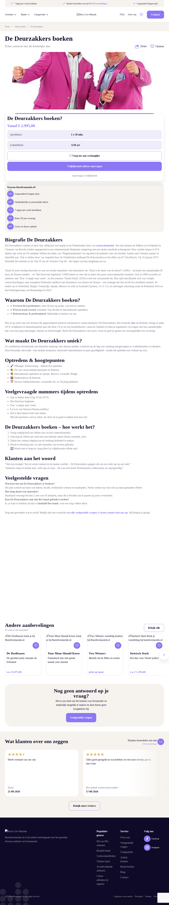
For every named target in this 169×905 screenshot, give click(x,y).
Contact (155, 14)
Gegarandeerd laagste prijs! (147, 4)
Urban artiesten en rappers (102, 880)
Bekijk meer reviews (84, 805)
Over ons (132, 14)
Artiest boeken (20, 26)
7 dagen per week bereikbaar (25, 4)
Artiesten (9, 14)
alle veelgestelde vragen (84, 512)
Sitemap (148, 896)
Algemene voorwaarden (123, 896)
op (126, 512)
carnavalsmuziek (104, 245)
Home (7, 26)
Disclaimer (139, 896)
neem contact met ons (112, 512)
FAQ (122, 14)
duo (133, 323)
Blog (122, 872)
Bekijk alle (154, 627)
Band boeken (127, 866)
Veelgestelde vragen (81, 717)
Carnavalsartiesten (106, 856)
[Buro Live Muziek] (86, 14)
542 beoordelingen (99, 3)
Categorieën (39, 14)
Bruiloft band (103, 850)
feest (17, 401)
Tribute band (103, 861)
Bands (24, 14)
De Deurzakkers (37, 26)
